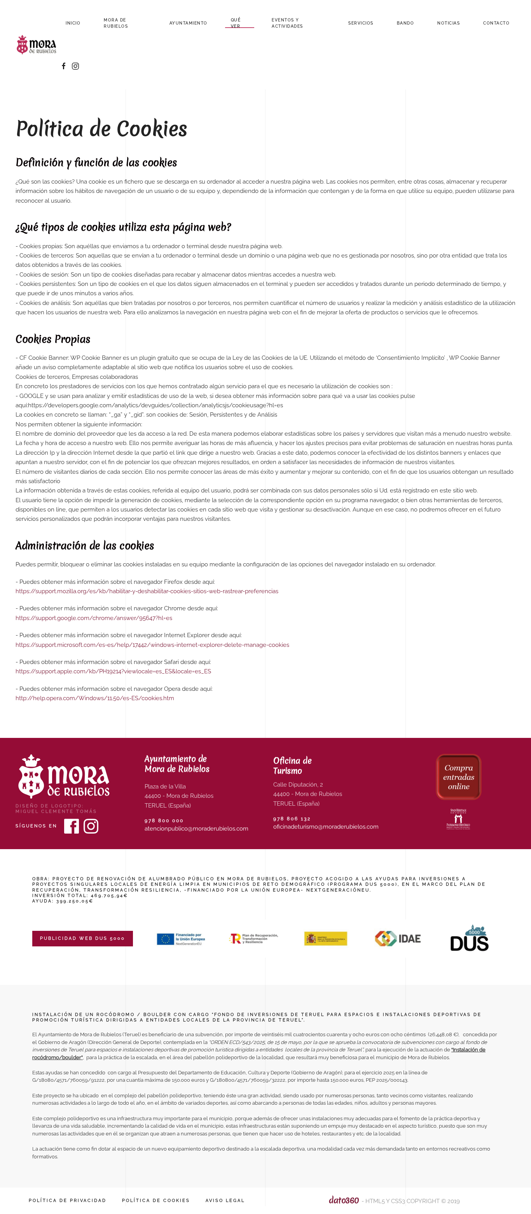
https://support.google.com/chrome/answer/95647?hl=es (94, 618)
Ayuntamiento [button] (188, 23)
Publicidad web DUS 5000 (82, 938)
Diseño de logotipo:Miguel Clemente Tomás (56, 809)
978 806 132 (292, 819)
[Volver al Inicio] (38, 44)
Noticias (448, 23)
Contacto (496, 23)
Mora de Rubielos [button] (116, 23)
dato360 (344, 1200)
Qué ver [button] (236, 23)
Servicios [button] (361, 23)
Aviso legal (225, 1200)
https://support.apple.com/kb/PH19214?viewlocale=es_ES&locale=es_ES (113, 671)
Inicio (73, 23)
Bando (405, 23)
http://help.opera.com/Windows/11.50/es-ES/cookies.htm (95, 698)
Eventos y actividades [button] (287, 23)
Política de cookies (156, 1200)
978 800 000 (164, 820)
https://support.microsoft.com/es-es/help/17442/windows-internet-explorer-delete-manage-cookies (152, 644)
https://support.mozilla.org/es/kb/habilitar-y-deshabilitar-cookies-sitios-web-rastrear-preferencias (147, 591)
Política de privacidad (68, 1200)
